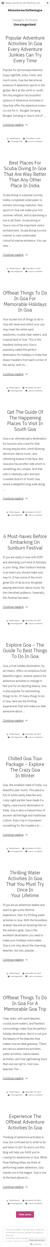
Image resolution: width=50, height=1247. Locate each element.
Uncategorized (16, 141)
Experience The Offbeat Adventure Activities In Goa (25, 1122)
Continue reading (13, 124)
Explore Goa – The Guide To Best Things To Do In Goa (25, 650)
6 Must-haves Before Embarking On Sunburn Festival (25, 542)
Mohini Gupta (15, 138)
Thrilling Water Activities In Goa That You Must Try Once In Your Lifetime (25, 883)
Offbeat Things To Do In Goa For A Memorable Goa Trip (25, 1003)
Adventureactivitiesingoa (25, 10)
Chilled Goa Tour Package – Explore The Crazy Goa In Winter (25, 767)
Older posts (25, 1214)
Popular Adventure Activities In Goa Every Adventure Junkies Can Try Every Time (25, 49)
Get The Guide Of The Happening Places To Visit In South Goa (25, 420)
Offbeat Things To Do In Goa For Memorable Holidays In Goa (25, 301)
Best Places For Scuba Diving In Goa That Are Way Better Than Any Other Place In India (25, 174)
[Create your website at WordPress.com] (25, 3)
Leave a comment (35, 141)
